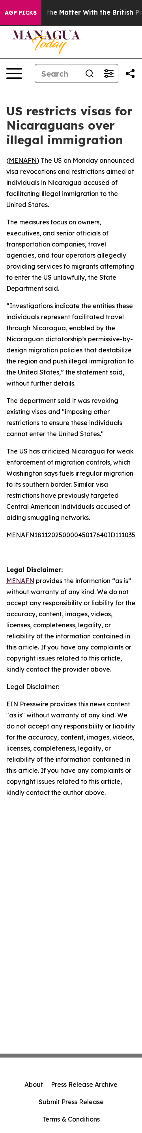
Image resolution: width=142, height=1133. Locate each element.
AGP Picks (21, 12)
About (33, 1084)
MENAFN (23, 160)
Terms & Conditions (71, 1119)
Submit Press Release (71, 1102)
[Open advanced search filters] (108, 73)
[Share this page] (130, 73)
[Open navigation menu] (14, 73)
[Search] (89, 73)
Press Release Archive (84, 1084)
